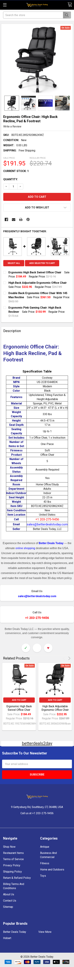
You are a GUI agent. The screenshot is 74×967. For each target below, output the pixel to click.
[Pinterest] (28, 219)
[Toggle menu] (4, 4)
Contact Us (9, 900)
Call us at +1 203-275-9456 (37, 813)
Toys (43, 875)
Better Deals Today (14, 932)
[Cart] (69, 4)
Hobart (7, 938)
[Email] (13, 219)
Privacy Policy (11, 865)
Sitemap (8, 906)
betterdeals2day (37, 743)
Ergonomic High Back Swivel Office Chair (19, 708)
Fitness (44, 863)
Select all (14, 263)
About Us (8, 894)
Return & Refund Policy (17, 877)
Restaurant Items (13, 853)
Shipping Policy (12, 871)
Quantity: (10, 179)
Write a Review (12, 126)
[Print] (21, 219)
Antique (44, 846)
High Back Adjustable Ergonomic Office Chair (55, 708)
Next (69, 658)
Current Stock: (16, 171)
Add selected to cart (42, 263)
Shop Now (9, 846)
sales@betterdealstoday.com (37, 596)
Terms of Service (13, 859)
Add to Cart (19, 700)
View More (44, 932)
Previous (64, 658)
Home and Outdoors (52, 869)
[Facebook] (6, 219)
